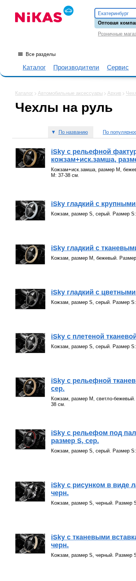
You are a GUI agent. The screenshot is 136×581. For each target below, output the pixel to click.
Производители (76, 67)
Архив (114, 93)
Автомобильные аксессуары (70, 93)
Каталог (34, 67)
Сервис (118, 67)
